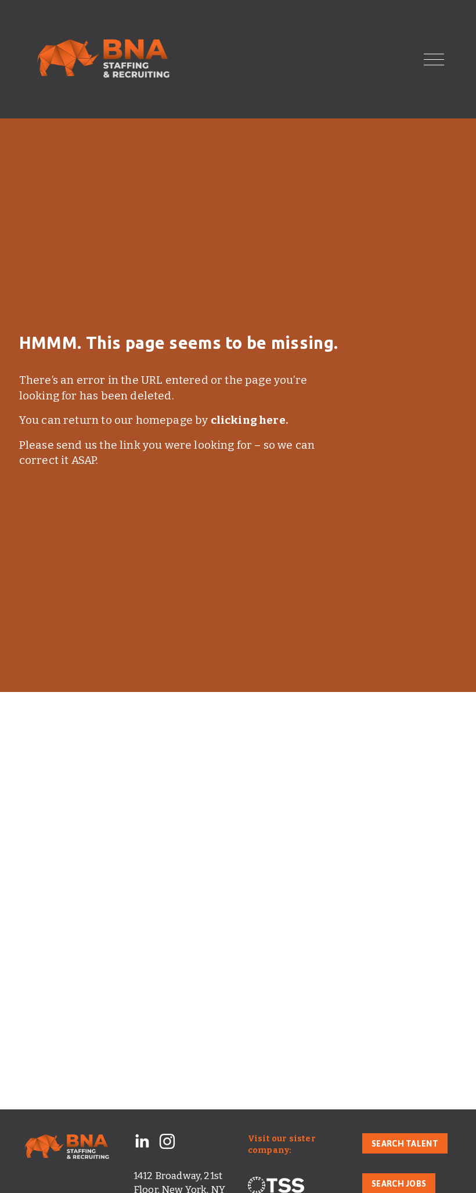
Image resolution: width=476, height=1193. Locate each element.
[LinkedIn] (142, 1141)
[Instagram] (167, 1141)
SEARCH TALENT (405, 1143)
